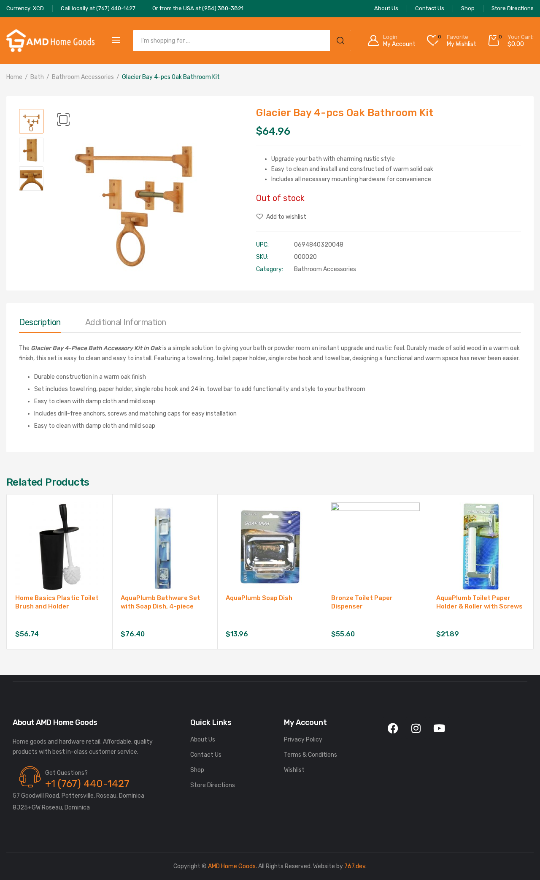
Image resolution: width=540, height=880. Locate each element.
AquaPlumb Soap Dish (259, 598)
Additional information (125, 322)
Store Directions (212, 785)
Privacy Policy (303, 739)
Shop (197, 770)
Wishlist (294, 770)
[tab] (40, 324)
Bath (37, 77)
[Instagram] (416, 728)
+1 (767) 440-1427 (87, 784)
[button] (63, 119)
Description (40, 322)
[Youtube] (439, 728)
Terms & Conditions (310, 754)
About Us (202, 739)
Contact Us (205, 754)
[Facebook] (392, 728)
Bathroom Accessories (83, 77)
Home (14, 77)
